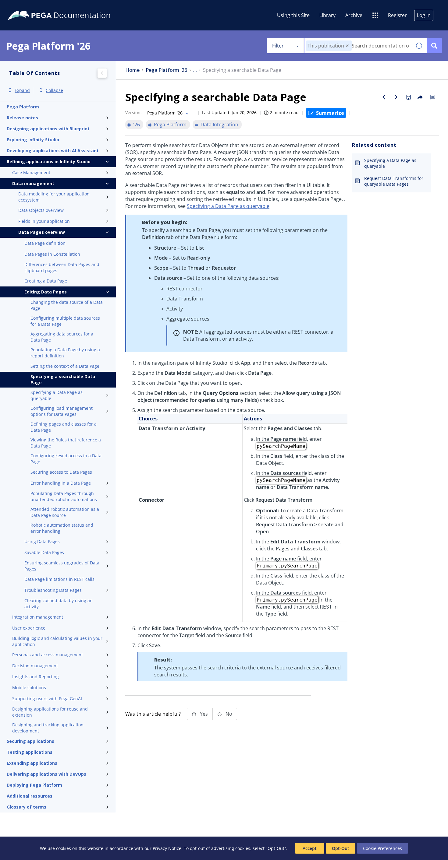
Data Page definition (45, 243)
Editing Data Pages (45, 292)
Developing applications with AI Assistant (53, 150)
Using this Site (293, 15)
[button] (347, 46)
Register (397, 15)
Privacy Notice (167, 848)
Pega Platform (23, 107)
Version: (133, 112)
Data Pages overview (41, 232)
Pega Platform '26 (166, 70)
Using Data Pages (42, 541)
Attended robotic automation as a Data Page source (64, 512)
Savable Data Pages (44, 552)
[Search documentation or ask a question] (434, 45)
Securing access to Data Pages (61, 472)
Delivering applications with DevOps (46, 774)
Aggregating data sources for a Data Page (61, 337)
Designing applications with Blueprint (48, 129)
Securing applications (30, 741)
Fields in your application (44, 221)
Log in (424, 15)
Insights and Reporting (35, 676)
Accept (310, 848)
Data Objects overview (41, 210)
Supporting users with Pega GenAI (47, 698)
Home (132, 70)
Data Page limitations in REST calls (59, 579)
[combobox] (357, 45)
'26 (136, 124)
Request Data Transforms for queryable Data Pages (393, 181)
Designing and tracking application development (48, 728)
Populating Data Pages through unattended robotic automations (63, 496)
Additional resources (29, 796)
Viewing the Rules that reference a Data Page (65, 443)
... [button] (195, 70)
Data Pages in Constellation (52, 254)
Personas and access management (47, 655)
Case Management (31, 172)
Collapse (54, 90)
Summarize (330, 113)
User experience (28, 628)
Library (327, 15)
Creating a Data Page (45, 281)
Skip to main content (27, 7)
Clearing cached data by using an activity (58, 603)
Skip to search (74, 7)
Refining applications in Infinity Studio (49, 161)
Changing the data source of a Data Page (66, 305)
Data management (33, 183)
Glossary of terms (26, 807)
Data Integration (219, 124)
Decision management (35, 666)
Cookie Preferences (382, 848)
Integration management (37, 617)
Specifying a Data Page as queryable (56, 395)
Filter (278, 45)
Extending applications (32, 763)
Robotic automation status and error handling (61, 528)
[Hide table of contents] (102, 73)
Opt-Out (340, 848)
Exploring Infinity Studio (33, 139)
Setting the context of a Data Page (64, 366)
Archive (353, 15)
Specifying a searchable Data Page (62, 379)
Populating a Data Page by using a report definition (65, 353)
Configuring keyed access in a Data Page (65, 459)
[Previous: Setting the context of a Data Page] (384, 97)
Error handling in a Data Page (60, 483)
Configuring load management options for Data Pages (61, 411)
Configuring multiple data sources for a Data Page (65, 321)
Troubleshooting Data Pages (53, 590)
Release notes (22, 118)
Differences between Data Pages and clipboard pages (61, 267)
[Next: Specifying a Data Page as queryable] (396, 97)
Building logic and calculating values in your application (57, 641)
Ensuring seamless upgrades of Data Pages (61, 566)
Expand (22, 90)
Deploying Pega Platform (34, 785)
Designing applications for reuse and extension (50, 712)
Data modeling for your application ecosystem (54, 197)
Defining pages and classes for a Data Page (63, 427)
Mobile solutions (29, 687)
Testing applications (29, 752)
